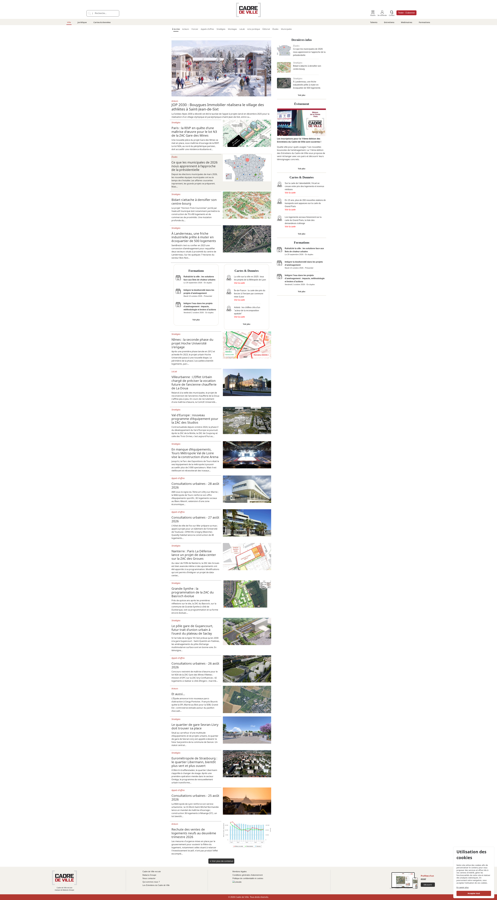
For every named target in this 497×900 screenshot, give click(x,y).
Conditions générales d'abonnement (247, 875)
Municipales (286, 29)
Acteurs (185, 29)
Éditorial (266, 29)
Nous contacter (148, 878)
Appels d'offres (207, 29)
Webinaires (406, 22)
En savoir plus (462, 887)
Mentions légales (239, 871)
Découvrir (428, 884)
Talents (373, 22)
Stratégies (221, 29)
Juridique (82, 22)
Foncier (195, 29)
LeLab (242, 29)
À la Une (176, 29)
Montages (232, 29)
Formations (424, 22)
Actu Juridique (253, 29)
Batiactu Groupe (149, 875)
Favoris (372, 15)
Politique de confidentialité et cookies (247, 878)
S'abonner (406, 13)
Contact (391, 15)
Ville (69, 22)
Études (275, 29)
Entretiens (389, 22)
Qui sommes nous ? (151, 882)
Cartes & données (102, 22)
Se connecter (382, 15)
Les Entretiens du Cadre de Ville (156, 885)
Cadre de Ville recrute (151, 871)
